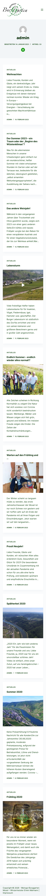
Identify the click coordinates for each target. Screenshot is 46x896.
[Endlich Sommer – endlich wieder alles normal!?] (23, 379)
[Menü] (42, 10)
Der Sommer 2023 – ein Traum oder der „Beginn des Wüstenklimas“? (22, 141)
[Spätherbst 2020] (23, 623)
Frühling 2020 (14, 797)
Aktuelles (11, 70)
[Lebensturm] (23, 285)
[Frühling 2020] (23, 816)
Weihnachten (14, 74)
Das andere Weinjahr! (18, 208)
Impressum (8, 893)
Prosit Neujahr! (15, 546)
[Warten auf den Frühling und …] (23, 477)
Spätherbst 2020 (16, 603)
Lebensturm (13, 265)
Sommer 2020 (14, 691)
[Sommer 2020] (23, 711)
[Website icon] (23, 50)
